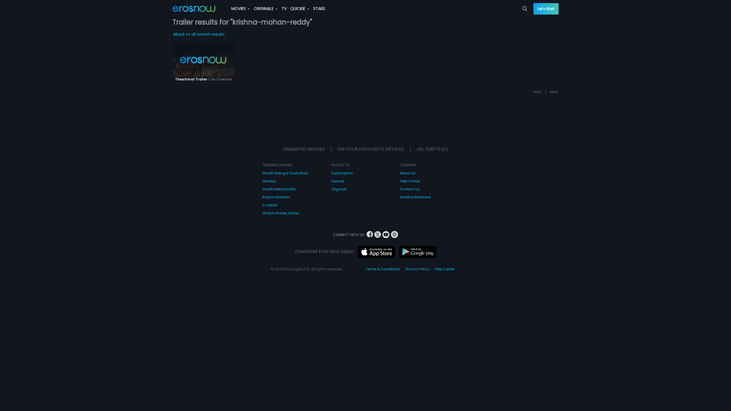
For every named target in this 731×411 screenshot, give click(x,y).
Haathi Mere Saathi (279, 189)
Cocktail (269, 205)
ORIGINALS (264, 8)
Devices (338, 181)
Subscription (342, 173)
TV (284, 8)
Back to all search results (200, 34)
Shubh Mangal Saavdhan (285, 173)
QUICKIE (298, 8)
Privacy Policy (417, 269)
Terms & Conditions (383, 269)
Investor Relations (415, 197)
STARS (319, 8)
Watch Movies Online (280, 213)
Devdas (269, 181)
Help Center (410, 181)
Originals (339, 189)
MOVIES (239, 8)
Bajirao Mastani (276, 197)
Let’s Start (546, 8)
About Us (407, 173)
